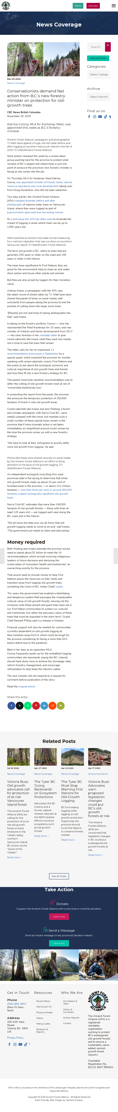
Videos (39, 1018)
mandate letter (48, 335)
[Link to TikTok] (105, 116)
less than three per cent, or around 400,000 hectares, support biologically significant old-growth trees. (39, 493)
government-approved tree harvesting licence (36, 212)
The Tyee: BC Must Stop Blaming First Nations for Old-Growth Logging (72, 791)
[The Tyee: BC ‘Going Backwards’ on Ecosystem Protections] (45, 757)
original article (26, 686)
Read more (13, 857)
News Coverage (16, 83)
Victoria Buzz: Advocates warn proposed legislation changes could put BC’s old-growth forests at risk (99, 799)
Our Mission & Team (70, 1002)
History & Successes (68, 1010)
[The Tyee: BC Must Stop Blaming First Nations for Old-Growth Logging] (72, 757)
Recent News (43, 1001)
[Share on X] (20, 706)
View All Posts (98, 58)
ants (60, 586)
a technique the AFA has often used (32, 219)
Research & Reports (42, 1030)
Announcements (98, 774)
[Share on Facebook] (11, 706)
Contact (67, 1023)
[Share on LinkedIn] (44, 706)
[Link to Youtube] (100, 116)
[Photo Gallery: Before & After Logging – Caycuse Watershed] (2, 556)
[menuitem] (78, 13)
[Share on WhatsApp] (28, 706)
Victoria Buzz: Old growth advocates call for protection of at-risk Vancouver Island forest (18, 793)
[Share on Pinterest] (36, 706)
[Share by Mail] (61, 706)
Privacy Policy (15, 1037)
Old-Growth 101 (44, 1006)
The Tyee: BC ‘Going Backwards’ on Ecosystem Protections (45, 789)
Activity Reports (71, 1017)
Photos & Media (44, 1012)
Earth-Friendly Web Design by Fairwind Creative (59, 1100)
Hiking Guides (43, 1023)
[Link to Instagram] (95, 116)
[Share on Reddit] (52, 706)
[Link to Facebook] (89, 116)
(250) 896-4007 (16, 1004)
